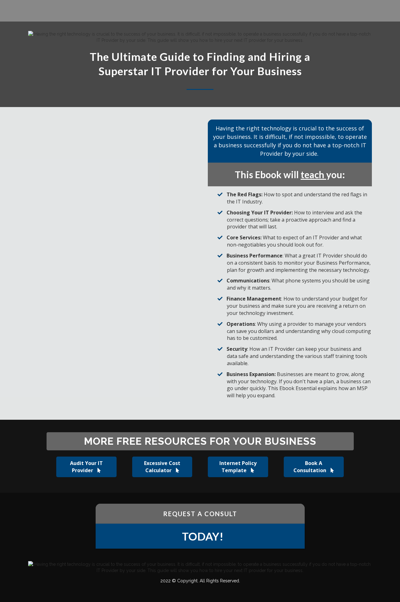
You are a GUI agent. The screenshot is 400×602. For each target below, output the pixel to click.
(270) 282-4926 (210, 11)
